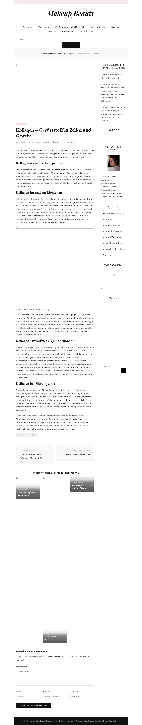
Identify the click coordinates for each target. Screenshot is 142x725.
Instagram (107, 219)
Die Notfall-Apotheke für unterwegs (27, 494)
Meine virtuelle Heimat (114, 249)
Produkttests (68, 31)
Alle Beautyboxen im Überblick (69, 27)
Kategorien (43, 27)
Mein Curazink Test (53, 639)
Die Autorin (20, 2)
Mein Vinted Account (113, 231)
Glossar (52, 31)
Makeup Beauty (71, 13)
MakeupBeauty (24, 142)
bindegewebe (22, 435)
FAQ (27, 2)
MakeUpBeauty (97, 27)
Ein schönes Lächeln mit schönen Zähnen (82, 486)
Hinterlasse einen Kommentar (65, 142)
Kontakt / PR (87, 31)
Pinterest (107, 255)
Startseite (27, 27)
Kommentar (21, 666)
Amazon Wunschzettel (113, 213)
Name (19, 691)
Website (74, 691)
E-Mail (46, 691)
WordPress (98, 721)
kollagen (33, 435)
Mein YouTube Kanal (112, 237)
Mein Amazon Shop (112, 225)
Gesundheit (22, 124)
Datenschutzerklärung (39, 2)
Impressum (53, 2)
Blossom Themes (76, 721)
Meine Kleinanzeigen (112, 243)
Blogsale (115, 27)
